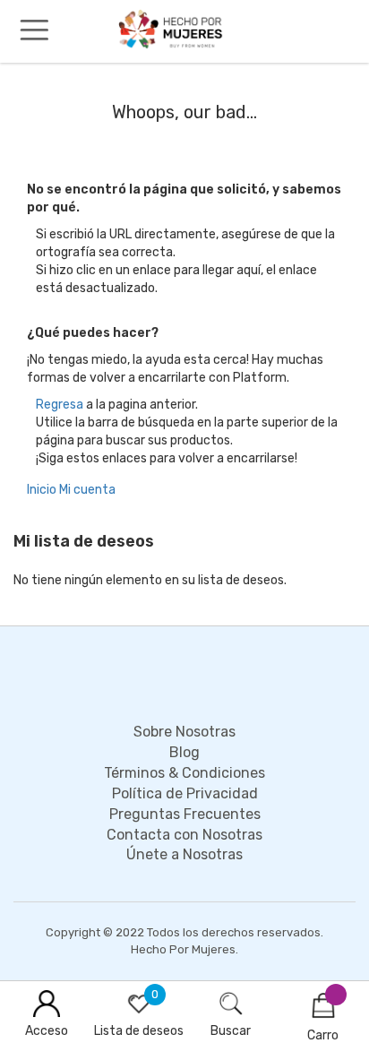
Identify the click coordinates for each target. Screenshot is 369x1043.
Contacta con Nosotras (184, 834)
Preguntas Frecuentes (185, 814)
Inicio (41, 489)
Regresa (59, 404)
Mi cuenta (87, 489)
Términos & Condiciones (184, 772)
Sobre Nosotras (184, 731)
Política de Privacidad (185, 793)
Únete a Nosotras (184, 854)
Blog (184, 752)
